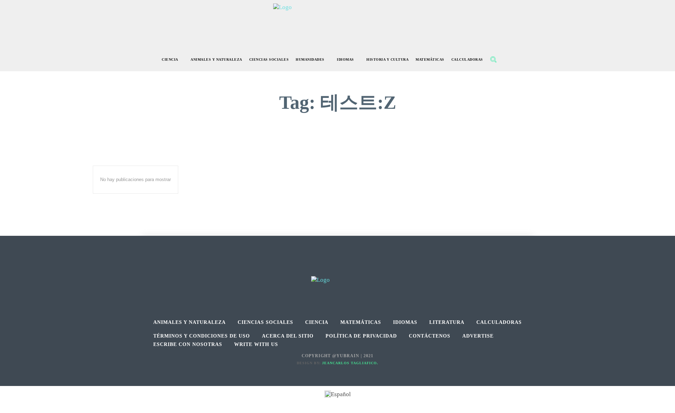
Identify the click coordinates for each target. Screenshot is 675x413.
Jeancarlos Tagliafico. (350, 363)
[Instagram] (338, 268)
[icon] (508, 60)
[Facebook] (322, 268)
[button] (493, 59)
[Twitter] (353, 268)
